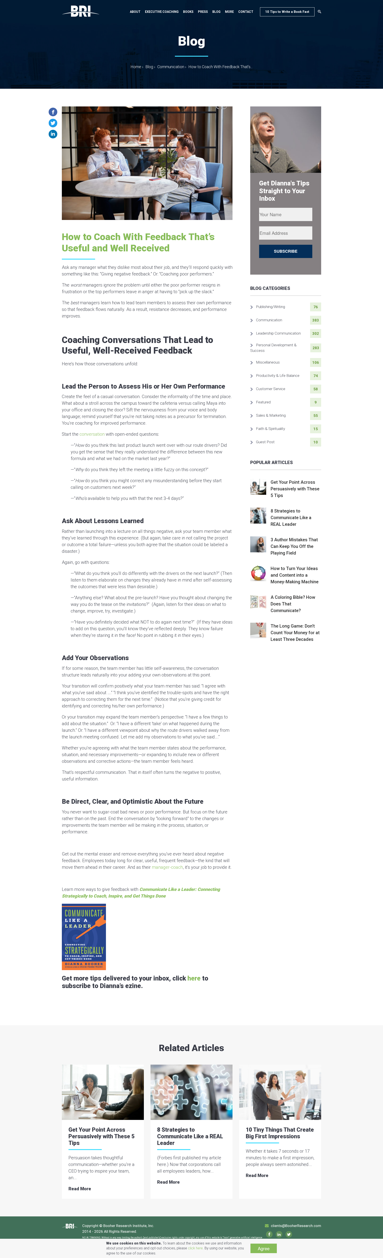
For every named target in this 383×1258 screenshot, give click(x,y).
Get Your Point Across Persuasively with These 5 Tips (101, 1136)
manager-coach (167, 867)
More (229, 11)
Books (188, 11)
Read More (79, 1188)
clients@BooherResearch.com (296, 1225)
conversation (92, 434)
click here (195, 1248)
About (135, 11)
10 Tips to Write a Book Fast (287, 12)
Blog (216, 11)
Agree (264, 1248)
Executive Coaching (162, 11)
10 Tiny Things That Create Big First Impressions (280, 1133)
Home (137, 66)
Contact (245, 11)
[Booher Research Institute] (81, 10)
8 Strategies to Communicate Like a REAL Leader (190, 1136)
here (194, 978)
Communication (170, 66)
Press (203, 11)
